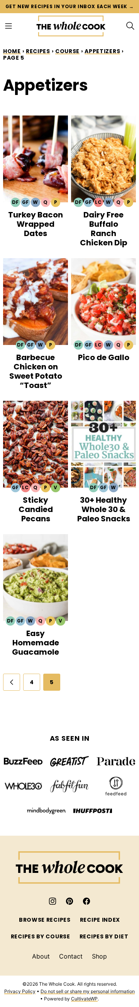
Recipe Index (100, 920)
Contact (71, 956)
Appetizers (102, 51)
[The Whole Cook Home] (71, 26)
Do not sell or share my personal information (88, 991)
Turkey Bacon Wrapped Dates (35, 224)
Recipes (38, 51)
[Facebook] (86, 901)
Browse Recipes (45, 920)
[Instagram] (52, 901)
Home (12, 51)
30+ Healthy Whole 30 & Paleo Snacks (103, 509)
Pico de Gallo (103, 357)
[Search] (130, 25)
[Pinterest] (69, 901)
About (41, 956)
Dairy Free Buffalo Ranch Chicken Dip (103, 228)
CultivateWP (84, 999)
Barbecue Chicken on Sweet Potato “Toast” (35, 371)
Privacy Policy (20, 991)
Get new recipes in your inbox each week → (69, 6)
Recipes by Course (40, 936)
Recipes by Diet (104, 936)
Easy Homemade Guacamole (35, 642)
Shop (99, 956)
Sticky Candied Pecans (36, 509)
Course (67, 51)
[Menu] (8, 25)
